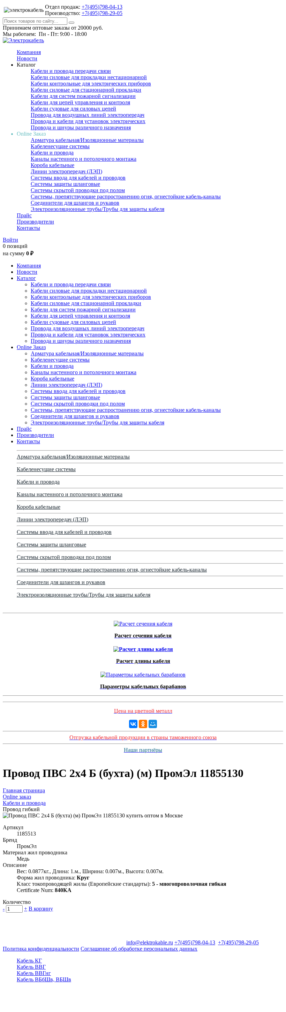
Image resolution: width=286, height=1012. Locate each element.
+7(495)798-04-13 (102, 7)
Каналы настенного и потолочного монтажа (83, 159)
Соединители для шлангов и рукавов (75, 203)
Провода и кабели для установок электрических (88, 121)
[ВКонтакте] (133, 724)
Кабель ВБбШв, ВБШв (44, 979)
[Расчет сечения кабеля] (143, 622)
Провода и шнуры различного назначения (81, 127)
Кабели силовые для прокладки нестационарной (89, 77)
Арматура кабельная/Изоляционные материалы (87, 140)
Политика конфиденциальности (41, 949)
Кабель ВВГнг (34, 973)
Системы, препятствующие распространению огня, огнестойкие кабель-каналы (126, 196)
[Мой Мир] (153, 724)
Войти (10, 240)
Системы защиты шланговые (65, 184)
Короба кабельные (52, 165)
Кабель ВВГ (31, 967)
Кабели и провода (52, 153)
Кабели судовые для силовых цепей (73, 109)
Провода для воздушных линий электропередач (87, 115)
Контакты (28, 228)
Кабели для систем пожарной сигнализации (83, 96)
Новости (27, 58)
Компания (29, 52)
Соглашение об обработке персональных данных (139, 949)
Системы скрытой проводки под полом (78, 190)
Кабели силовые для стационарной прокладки (86, 90)
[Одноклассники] (143, 724)
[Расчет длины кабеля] (143, 647)
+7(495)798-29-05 (102, 13)
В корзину (41, 909)
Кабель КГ (29, 961)
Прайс (24, 215)
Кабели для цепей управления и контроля (80, 102)
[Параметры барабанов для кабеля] (143, 673)
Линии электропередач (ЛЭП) (66, 171)
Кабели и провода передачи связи (71, 71)
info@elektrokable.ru (149, 942)
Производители (35, 222)
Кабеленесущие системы (60, 146)
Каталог (26, 278)
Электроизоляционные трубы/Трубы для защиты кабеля (97, 209)
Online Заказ (31, 347)
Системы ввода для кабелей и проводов (78, 178)
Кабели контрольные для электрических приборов (91, 83)
